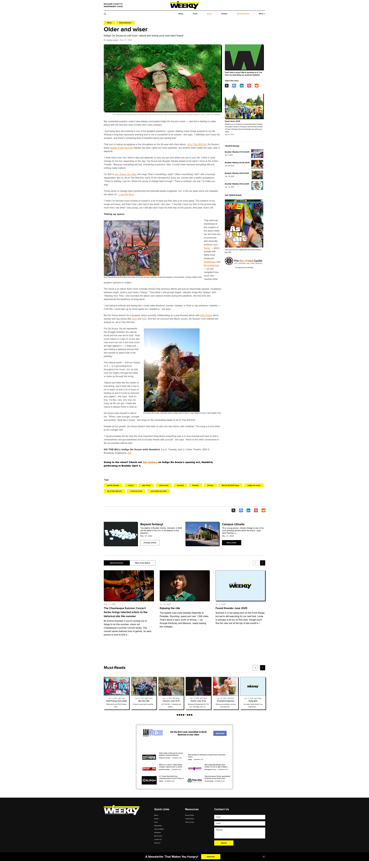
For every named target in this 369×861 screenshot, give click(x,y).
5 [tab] (185, 715)
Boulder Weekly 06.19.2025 (237, 173)
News (180, 14)
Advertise (157, 832)
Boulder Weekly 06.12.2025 (237, 184)
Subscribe (211, 857)
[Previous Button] (255, 667)
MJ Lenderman (211, 265)
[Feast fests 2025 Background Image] (244, 106)
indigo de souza (254, 485)
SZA (144, 318)
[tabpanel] (116, 693)
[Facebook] (234, 85)
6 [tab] (187, 715)
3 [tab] (181, 715)
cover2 (130, 485)
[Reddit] (256, 85)
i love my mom (136, 491)
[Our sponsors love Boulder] (244, 261)
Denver (210, 485)
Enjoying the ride (170, 608)
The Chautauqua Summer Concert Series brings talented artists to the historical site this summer (126, 612)
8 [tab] (191, 715)
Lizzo (134, 318)
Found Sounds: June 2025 (231, 608)
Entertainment (243, 14)
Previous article (150, 543)
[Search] (105, 14)
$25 (129, 453)
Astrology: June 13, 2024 (171, 701)
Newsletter (158, 826)
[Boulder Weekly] (184, 5)
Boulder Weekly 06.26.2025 (237, 162)
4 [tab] (183, 715)
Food (195, 14)
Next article (231, 543)
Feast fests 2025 (232, 121)
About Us (157, 843)
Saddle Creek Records (121, 148)
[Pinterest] (249, 85)
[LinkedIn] (242, 85)
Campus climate (233, 524)
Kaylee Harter (112, 40)
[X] (227, 85)
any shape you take (159, 491)
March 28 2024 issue (230, 485)
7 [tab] (189, 715)
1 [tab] (177, 715)
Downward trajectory (116, 701)
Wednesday (210, 262)
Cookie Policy (189, 819)
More (261, 14)
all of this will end (114, 491)
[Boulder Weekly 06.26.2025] (257, 164)
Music (209, 14)
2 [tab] (179, 715)
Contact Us (158, 839)
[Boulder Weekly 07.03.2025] (257, 153)
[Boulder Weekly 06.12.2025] (257, 185)
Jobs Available (159, 829)
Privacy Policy (189, 815)
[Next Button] (262, 667)
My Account (158, 836)
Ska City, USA (252, 701)
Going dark (143, 701)
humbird (180, 485)
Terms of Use (189, 822)
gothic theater (113, 485)
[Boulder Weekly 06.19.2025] (257, 175)
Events (224, 14)
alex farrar (146, 485)
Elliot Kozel (206, 315)
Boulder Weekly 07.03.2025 (237, 152)
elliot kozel (163, 485)
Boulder (195, 485)
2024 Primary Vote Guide (225, 701)
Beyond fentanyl (151, 524)
